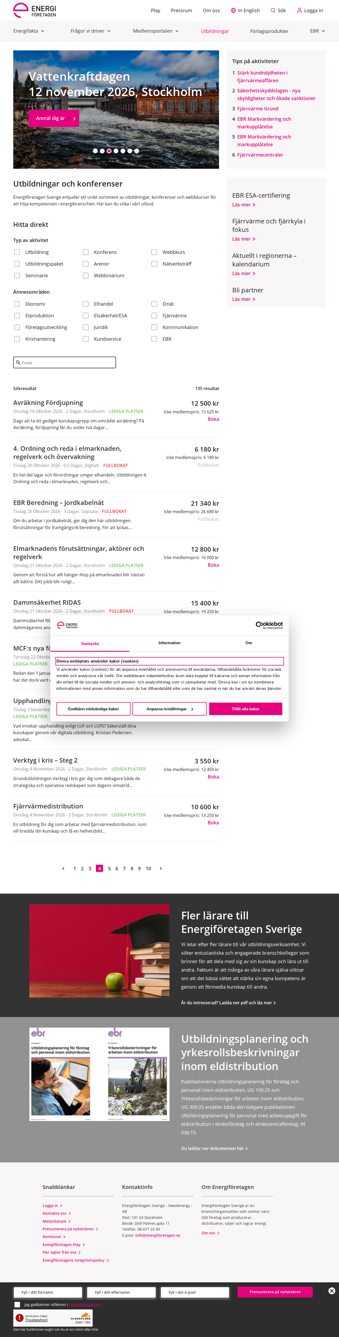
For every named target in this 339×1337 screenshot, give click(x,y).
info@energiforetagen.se (157, 1235)
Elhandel (103, 304)
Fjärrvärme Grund (257, 108)
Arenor (101, 264)
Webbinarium (109, 275)
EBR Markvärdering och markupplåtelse (264, 123)
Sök (282, 10)
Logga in (51, 1205)
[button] (246, 10)
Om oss (209, 1232)
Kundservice (107, 339)
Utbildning (37, 252)
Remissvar (52, 1236)
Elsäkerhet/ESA (110, 315)
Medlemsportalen (153, 31)
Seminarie (36, 275)
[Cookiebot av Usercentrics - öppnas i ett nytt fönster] (260, 625)
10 (148, 868)
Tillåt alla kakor (246, 709)
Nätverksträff (177, 264)
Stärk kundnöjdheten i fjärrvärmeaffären (262, 77)
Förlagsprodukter (269, 31)
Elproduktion (39, 315)
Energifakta (26, 31)
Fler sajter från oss (60, 1252)
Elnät (168, 304)
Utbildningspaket (44, 264)
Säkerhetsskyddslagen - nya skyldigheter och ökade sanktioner (276, 94)
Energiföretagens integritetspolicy (74, 1260)
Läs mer (241, 204)
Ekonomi (35, 304)
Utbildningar (215, 31)
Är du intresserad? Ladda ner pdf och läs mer (227, 1003)
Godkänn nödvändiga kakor (93, 709)
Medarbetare (55, 1221)
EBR (315, 31)
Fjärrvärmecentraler (260, 155)
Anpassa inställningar (166, 709)
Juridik (101, 327)
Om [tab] (249, 643)
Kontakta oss (55, 1213)
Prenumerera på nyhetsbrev (69, 1228)
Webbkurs (174, 252)
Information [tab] (169, 643)
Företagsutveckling (46, 327)
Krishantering (40, 339)
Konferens (105, 252)
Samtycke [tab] (90, 643)
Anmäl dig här (52, 140)
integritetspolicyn (84, 1304)
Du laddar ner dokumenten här (213, 1148)
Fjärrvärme (175, 315)
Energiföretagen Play (62, 1244)
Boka (213, 419)
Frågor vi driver (88, 31)
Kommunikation (180, 327)
